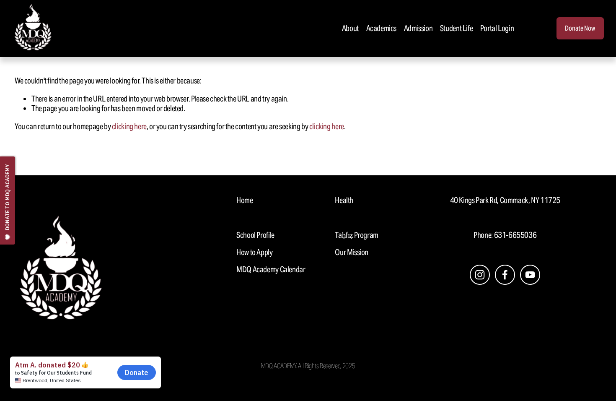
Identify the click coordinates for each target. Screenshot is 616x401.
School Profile (255, 235)
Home (244, 200)
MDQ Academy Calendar (270, 269)
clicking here (129, 126)
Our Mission (351, 252)
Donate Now (580, 28)
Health (344, 200)
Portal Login (497, 28)
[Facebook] (505, 275)
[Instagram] (480, 275)
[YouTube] (530, 275)
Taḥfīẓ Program (356, 235)
